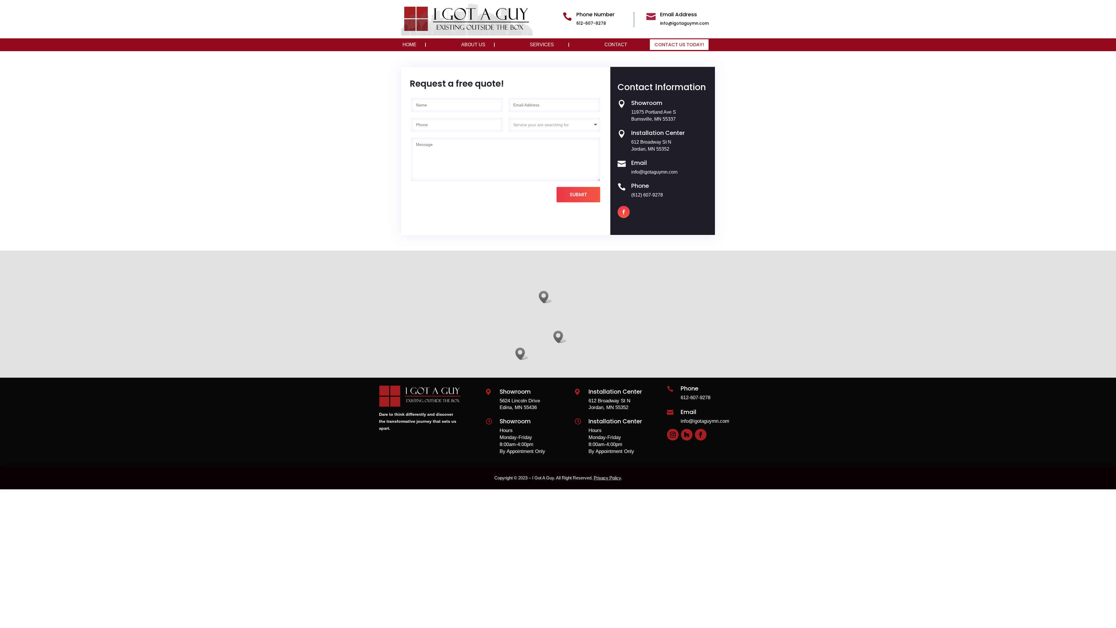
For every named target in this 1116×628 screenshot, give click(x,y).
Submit (578, 194)
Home (409, 45)
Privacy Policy (607, 477)
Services (542, 45)
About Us (473, 45)
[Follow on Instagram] (673, 434)
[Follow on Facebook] (624, 212)
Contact (615, 45)
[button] (560, 337)
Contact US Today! (679, 44)
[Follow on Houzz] (687, 434)
